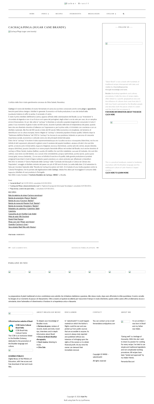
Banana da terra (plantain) (83, 248)
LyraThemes (85, 400)
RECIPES (59, 13)
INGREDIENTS (75, 13)
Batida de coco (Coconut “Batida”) (21, 201)
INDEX (45, 13)
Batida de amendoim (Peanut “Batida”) (22, 198)
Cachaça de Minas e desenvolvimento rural (24, 186)
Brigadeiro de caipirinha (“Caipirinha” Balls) (24, 209)
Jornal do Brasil (15, 183)
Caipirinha (12, 211)
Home (32, 13)
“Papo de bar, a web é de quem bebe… (22, 189)
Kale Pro (84, 397)
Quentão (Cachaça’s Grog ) (18, 224)
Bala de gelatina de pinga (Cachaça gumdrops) (25, 195)
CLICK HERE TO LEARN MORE (116, 173)
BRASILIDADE (94, 13)
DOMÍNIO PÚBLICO (16, 356)
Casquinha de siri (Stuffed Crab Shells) (22, 214)
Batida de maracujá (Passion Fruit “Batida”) (24, 203)
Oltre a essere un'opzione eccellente (62, 299)
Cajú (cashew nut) (19, 248)
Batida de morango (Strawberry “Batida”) (23, 206)
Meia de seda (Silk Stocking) (18, 217)
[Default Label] (119, 34)
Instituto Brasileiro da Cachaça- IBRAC (43, 175)
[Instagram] (126, 34)
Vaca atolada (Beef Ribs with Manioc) (22, 227)
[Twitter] (134, 34)
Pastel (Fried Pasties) (15, 219)
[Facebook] (112, 34)
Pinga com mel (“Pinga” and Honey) (21, 222)
